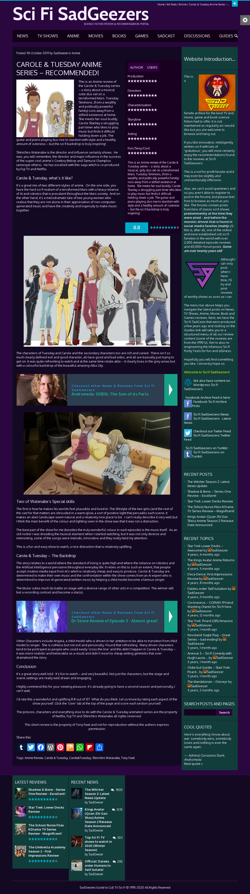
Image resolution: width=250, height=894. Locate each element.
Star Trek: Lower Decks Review (210, 501)
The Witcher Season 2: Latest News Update (97, 794)
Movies (95, 35)
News (22, 35)
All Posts (172, 4)
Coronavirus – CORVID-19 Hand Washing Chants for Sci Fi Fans (210, 605)
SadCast (166, 35)
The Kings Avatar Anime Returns (211, 560)
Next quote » (193, 764)
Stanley (94, 123)
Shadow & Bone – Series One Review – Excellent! (209, 493)
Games (141, 35)
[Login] (235, 4)
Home (161, 4)
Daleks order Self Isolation (207, 589)
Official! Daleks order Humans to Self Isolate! (98, 865)
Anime (183, 4)
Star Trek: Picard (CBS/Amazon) (210, 621)
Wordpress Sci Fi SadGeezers (201, 387)
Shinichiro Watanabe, (106, 758)
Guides (226, 35)
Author (136, 67)
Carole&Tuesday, (80, 758)
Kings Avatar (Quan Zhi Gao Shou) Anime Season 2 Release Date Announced (211, 521)
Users (152, 67)
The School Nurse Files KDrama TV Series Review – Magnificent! (211, 509)
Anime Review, (34, 758)
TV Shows (47, 35)
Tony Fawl (128, 758)
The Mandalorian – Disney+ (208, 682)
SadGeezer (60, 53)
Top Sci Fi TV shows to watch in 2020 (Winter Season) (98, 843)
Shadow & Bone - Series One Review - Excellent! (46, 792)
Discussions (197, 35)
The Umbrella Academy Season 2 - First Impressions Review (46, 851)
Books (119, 35)
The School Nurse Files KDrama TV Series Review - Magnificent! (46, 829)
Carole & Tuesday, (56, 758)
